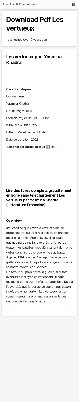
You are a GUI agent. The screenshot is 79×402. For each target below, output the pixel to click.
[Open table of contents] (73, 4)
